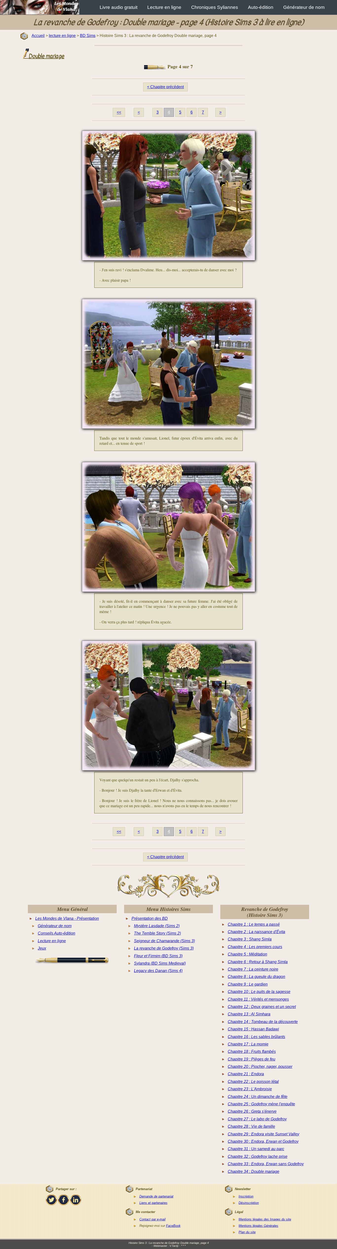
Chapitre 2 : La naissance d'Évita (256, 932)
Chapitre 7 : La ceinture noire (253, 969)
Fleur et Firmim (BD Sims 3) (158, 956)
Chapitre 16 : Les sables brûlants (256, 1037)
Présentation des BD (149, 918)
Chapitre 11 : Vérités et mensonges (258, 999)
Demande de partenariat (156, 1196)
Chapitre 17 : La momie (248, 1044)
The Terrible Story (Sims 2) (157, 933)
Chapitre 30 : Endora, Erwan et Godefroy (263, 1141)
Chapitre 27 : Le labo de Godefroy (257, 1119)
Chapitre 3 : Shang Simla (250, 939)
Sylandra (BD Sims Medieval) (160, 963)
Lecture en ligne (164, 7)
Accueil (38, 36)
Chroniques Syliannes (214, 7)
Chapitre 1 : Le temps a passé (254, 924)
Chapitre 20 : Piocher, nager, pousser (260, 1066)
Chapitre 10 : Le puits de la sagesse (259, 992)
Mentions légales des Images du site (265, 1219)
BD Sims (87, 36)
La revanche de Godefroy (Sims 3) (164, 948)
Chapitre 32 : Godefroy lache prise (257, 1156)
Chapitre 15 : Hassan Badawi (253, 1029)
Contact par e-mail (152, 1219)
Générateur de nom (304, 7)
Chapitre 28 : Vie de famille (251, 1126)
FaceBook (173, 1226)
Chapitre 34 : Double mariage (253, 1171)
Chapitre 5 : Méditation (247, 954)
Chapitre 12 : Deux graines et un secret (262, 1007)
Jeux (42, 948)
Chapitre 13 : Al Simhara (249, 1014)
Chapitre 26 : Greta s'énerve (252, 1111)
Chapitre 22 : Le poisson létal (253, 1081)
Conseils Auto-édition (56, 933)
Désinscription (249, 1203)
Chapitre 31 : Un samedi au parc (256, 1149)
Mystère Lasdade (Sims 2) (157, 926)
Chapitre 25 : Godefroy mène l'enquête (261, 1104)
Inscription (246, 1196)
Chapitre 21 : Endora (246, 1074)
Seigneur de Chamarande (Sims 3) (164, 941)
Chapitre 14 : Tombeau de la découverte (263, 1022)
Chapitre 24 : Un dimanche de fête (257, 1097)
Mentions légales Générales (258, 1226)
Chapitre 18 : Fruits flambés (252, 1051)
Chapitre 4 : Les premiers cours (255, 947)
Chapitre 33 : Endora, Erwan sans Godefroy (266, 1164)
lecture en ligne (62, 36)
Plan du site (247, 1232)
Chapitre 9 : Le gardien (248, 984)
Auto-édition (260, 7)
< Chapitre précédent (165, 87)
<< (119, 112)
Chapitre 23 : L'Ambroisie (250, 1089)
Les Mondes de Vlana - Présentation (67, 918)
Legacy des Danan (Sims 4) (158, 971)
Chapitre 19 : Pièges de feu (251, 1059)
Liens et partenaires (153, 1203)
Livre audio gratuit (118, 7)
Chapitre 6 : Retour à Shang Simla (258, 962)
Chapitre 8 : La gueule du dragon (256, 977)
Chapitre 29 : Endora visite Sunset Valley (263, 1134)
